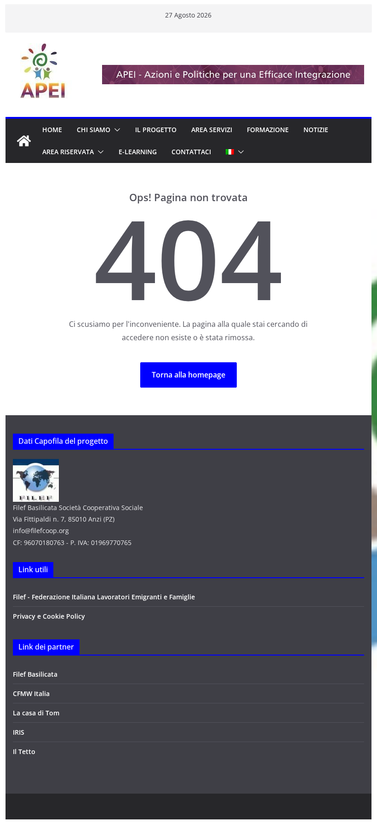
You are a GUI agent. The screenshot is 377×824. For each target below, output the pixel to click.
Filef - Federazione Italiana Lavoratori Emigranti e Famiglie (104, 596)
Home (52, 129)
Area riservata (68, 151)
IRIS (18, 732)
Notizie (315, 129)
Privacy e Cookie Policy (49, 616)
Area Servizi (211, 129)
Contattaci (191, 151)
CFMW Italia (31, 693)
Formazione (268, 129)
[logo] (36, 464)
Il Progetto (156, 129)
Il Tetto (24, 751)
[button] (115, 129)
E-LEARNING (138, 151)
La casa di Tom (36, 712)
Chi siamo (93, 129)
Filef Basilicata (35, 674)
